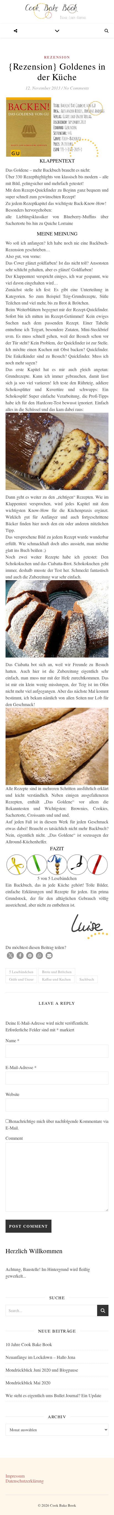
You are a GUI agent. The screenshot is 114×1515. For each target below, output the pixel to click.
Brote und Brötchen (57, 971)
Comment (14, 1138)
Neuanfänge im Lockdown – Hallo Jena (40, 1357)
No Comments (76, 88)
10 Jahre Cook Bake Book (29, 1344)
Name (12, 1040)
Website (12, 1094)
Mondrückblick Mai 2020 (28, 1382)
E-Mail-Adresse (21, 1067)
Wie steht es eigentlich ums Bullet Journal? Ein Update (53, 1395)
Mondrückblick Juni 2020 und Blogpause (42, 1370)
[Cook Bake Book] (57, 12)
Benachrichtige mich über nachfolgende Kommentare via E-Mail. (57, 1124)
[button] (10, 955)
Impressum (15, 1476)
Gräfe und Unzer (21, 979)
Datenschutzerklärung (25, 1481)
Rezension (57, 57)
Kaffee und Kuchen (56, 979)
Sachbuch (86, 979)
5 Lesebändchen (21, 971)
